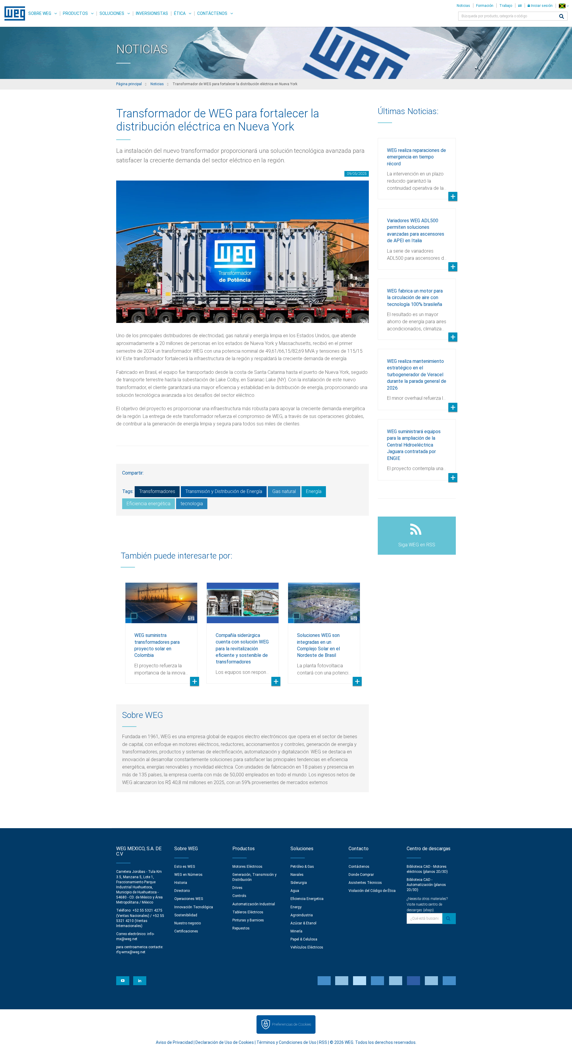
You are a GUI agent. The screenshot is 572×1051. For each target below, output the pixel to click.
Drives (237, 888)
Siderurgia (298, 883)
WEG (12, 13)
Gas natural (284, 491)
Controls (239, 896)
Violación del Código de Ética (372, 891)
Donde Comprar (361, 875)
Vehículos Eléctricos (306, 947)
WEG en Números (188, 875)
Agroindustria (301, 915)
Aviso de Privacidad (174, 1042)
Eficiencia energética (148, 503)
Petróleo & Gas (302, 867)
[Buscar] (562, 17)
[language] (564, 6)
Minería (296, 931)
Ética (180, 13)
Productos (75, 13)
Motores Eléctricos (247, 867)
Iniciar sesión (541, 6)
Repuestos (241, 928)
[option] (161, 628)
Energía (313, 491)
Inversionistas (152, 13)
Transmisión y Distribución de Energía (223, 491)
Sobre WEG (39, 13)
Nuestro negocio (187, 923)
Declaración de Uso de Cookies (224, 1042)
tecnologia (192, 503)
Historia (180, 883)
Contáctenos (212, 13)
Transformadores (157, 491)
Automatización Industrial (253, 904)
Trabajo (505, 6)
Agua (294, 891)
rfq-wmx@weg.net (130, 952)
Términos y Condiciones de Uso (286, 1042)
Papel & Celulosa (303, 939)
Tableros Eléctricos (247, 912)
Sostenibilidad (185, 915)
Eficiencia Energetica (307, 899)
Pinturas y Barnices (248, 920)
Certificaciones (186, 931)
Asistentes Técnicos (365, 883)
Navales (297, 875)
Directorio (182, 891)
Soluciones (112, 13)
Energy (295, 907)
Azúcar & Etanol (303, 923)
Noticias (463, 6)
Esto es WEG (184, 867)
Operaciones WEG (188, 899)
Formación (484, 6)
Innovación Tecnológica (193, 907)
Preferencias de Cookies (291, 1024)
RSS (323, 1042)
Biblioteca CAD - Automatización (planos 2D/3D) (426, 885)
